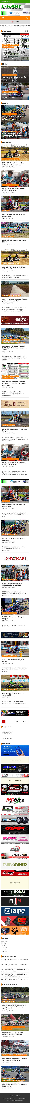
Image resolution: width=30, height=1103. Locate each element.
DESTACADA (5, 44)
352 (17, 721)
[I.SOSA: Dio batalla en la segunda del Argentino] (15, 528)
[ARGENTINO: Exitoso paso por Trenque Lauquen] (15, 419)
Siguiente (24, 721)
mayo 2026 (4, 947)
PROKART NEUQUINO (12, 92)
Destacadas (6, 31)
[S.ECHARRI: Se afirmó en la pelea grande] (15, 649)
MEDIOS (14, 75)
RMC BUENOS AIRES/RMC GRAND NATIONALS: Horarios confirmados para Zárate (14, 52)
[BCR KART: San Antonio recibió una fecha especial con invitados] (15, 257)
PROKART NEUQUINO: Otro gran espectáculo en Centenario (12, 95)
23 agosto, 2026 (6, 244)
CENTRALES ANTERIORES (8, 999)
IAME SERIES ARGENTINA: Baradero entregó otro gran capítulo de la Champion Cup (14, 1007)
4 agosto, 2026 (6, 1036)
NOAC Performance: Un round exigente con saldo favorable (12, 134)
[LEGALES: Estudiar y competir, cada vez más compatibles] (15, 452)
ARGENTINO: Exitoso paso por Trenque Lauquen (14, 979)
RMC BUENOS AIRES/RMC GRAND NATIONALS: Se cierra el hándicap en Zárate (14, 348)
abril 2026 (3, 949)
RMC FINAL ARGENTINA (15, 295)
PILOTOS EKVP (13, 114)
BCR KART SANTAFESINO (8, 159)
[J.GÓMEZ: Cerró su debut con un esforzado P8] (15, 683)
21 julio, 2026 (5, 1088)
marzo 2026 (4, 951)
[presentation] (25, 31)
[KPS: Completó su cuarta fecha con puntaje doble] (15, 494)
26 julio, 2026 (5, 1062)
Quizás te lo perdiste (9, 984)
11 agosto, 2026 (6, 1011)
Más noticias (6, 142)
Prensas (5, 103)
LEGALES (17, 184)
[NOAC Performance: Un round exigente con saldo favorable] (15, 573)
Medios (5, 64)
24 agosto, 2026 (6, 119)
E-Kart (13, 58)
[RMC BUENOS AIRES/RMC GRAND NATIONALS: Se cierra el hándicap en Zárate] (15, 336)
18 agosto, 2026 (6, 97)
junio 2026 (4, 945)
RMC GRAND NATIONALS (8, 46)
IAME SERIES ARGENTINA (8, 1001)
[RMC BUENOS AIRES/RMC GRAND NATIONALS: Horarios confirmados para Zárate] (15, 371)
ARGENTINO (5, 114)
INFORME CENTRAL (20, 1026)
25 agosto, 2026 (6, 192)
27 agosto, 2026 (6, 166)
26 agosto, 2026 (6, 58)
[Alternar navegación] (3, 18)
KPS (9, 210)
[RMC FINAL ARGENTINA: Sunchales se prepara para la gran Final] (15, 289)
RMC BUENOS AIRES (14, 44)
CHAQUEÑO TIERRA (7, 75)
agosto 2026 (4, 941)
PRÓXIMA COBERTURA (15, 340)
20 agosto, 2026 (6, 80)
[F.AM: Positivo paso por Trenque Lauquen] (15, 606)
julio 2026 (3, 943)
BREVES (17, 159)
